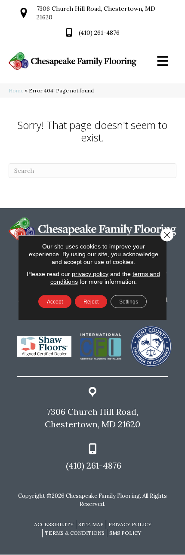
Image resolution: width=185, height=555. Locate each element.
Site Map (91, 524)
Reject (91, 301)
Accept (55, 301)
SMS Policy (125, 533)
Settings (128, 301)
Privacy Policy (129, 524)
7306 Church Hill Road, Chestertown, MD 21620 (92, 417)
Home (16, 90)
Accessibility (54, 524)
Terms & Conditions (75, 533)
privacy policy (90, 273)
